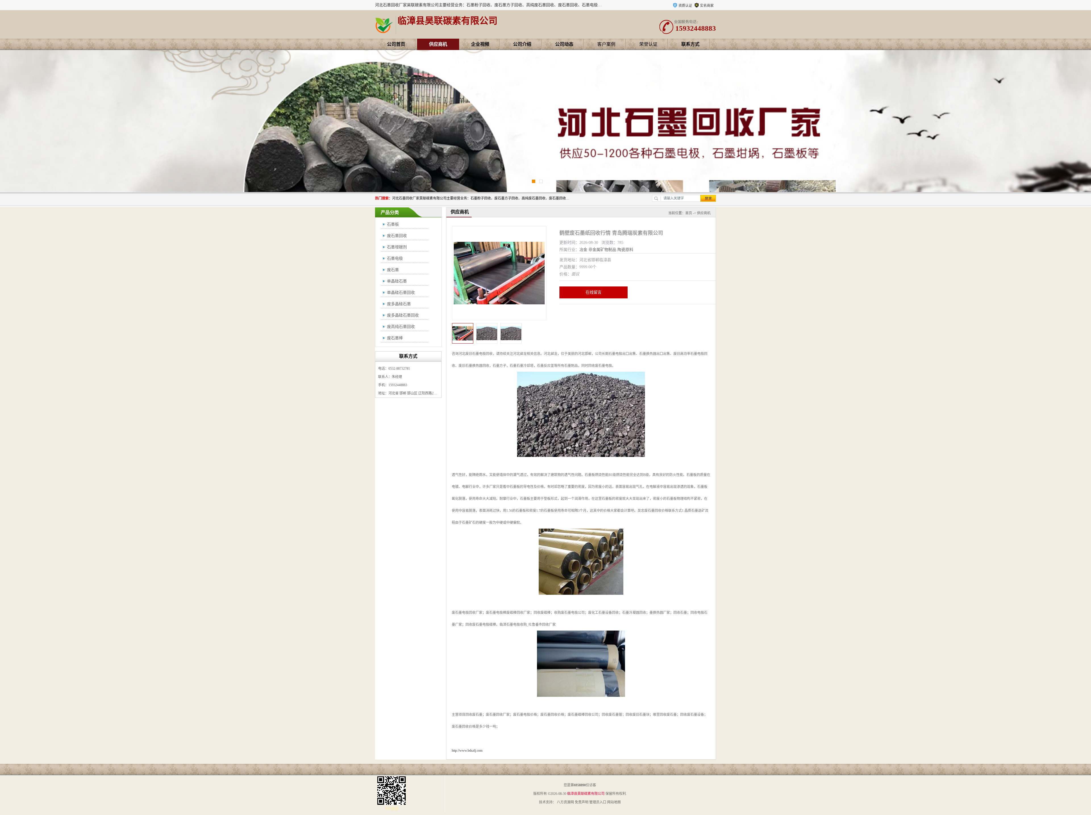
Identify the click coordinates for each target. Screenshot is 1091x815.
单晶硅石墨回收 (401, 292)
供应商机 (438, 44)
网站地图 (614, 802)
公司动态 (564, 44)
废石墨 (393, 270)
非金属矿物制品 (602, 250)
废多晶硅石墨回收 (403, 315)
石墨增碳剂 (397, 247)
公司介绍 (522, 44)
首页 (688, 213)
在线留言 (593, 292)
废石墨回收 (397, 236)
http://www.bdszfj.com (467, 750)
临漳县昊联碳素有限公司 (586, 794)
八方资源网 (565, 802)
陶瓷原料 (625, 250)
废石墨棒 (395, 338)
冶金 (583, 250)
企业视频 (480, 44)
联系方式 (690, 44)
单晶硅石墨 (397, 281)
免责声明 (581, 802)
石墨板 (393, 224)
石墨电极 (395, 258)
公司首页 (396, 44)
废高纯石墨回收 (401, 327)
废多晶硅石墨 (399, 304)
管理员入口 (597, 802)
